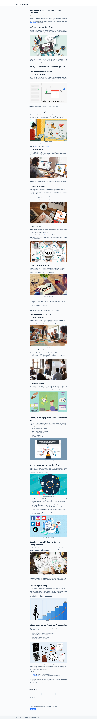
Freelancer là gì (36, 675)
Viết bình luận (33, 697)
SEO (44, 234)
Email (44, 693)
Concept (47, 146)
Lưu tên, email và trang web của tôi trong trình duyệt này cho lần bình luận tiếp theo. (44, 706)
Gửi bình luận (33, 709)
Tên (31, 693)
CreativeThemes (36, 717)
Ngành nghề (46, 15)
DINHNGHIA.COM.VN (34, 22)
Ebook (43, 199)
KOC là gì (35, 676)
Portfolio (31, 389)
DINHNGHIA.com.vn (22, 4)
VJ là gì (34, 674)
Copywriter (58, 19)
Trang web (58, 693)
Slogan (36, 146)
